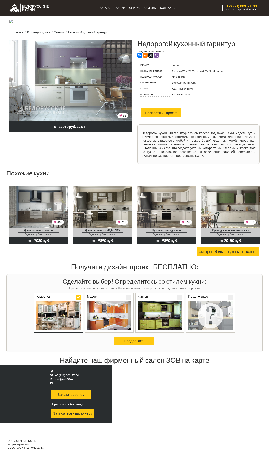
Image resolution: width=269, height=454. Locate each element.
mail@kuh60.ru (64, 379)
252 (123, 222)
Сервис (134, 7)
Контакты (167, 7)
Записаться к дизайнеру (72, 413)
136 (251, 222)
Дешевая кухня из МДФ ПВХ (102, 230)
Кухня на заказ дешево (166, 230)
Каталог (106, 7)
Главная (17, 32)
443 (59, 222)
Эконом (59, 32)
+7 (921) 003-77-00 (241, 6)
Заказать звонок (71, 394)
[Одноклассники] (145, 55)
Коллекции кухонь (38, 32)
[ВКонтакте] (139, 55)
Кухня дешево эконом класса (230, 230)
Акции (120, 7)
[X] (150, 55)
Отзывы (150, 7)
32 (124, 115)
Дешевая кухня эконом (38, 230)
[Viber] (156, 55)
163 (187, 222)
